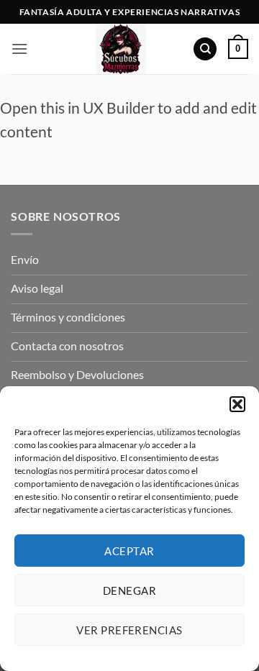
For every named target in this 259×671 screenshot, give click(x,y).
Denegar (129, 590)
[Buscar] (205, 49)
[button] (237, 404)
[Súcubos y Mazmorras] (121, 49)
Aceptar (129, 550)
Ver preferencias (129, 630)
